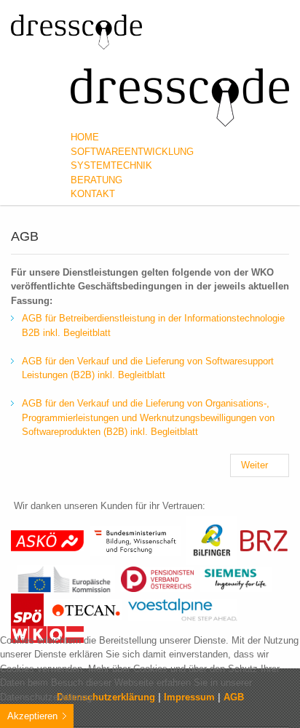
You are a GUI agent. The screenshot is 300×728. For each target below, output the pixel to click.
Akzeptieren (32, 716)
